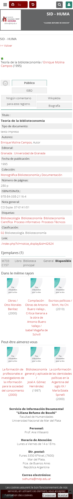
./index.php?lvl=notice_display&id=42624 (27, 244)
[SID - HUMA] (12, 20)
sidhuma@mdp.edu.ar (36, 479)
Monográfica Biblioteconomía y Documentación (31, 175)
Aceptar (63, 495)
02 (2, 233)
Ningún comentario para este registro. (18, 101)
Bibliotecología (10, 218)
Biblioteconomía (31, 218)
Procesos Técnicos (53, 222)
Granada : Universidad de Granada (23, 153)
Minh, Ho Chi (60, 305)
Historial (32, 4)
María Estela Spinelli (60, 392)
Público (29, 83)
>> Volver (6, 45)
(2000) (12, 382)
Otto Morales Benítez (12, 307)
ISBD (29, 90)
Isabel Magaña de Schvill (36, 332)
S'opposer (49, 495)
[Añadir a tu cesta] (5, 83)
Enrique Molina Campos (16, 142)
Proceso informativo (27, 222)
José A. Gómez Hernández (37, 384)
